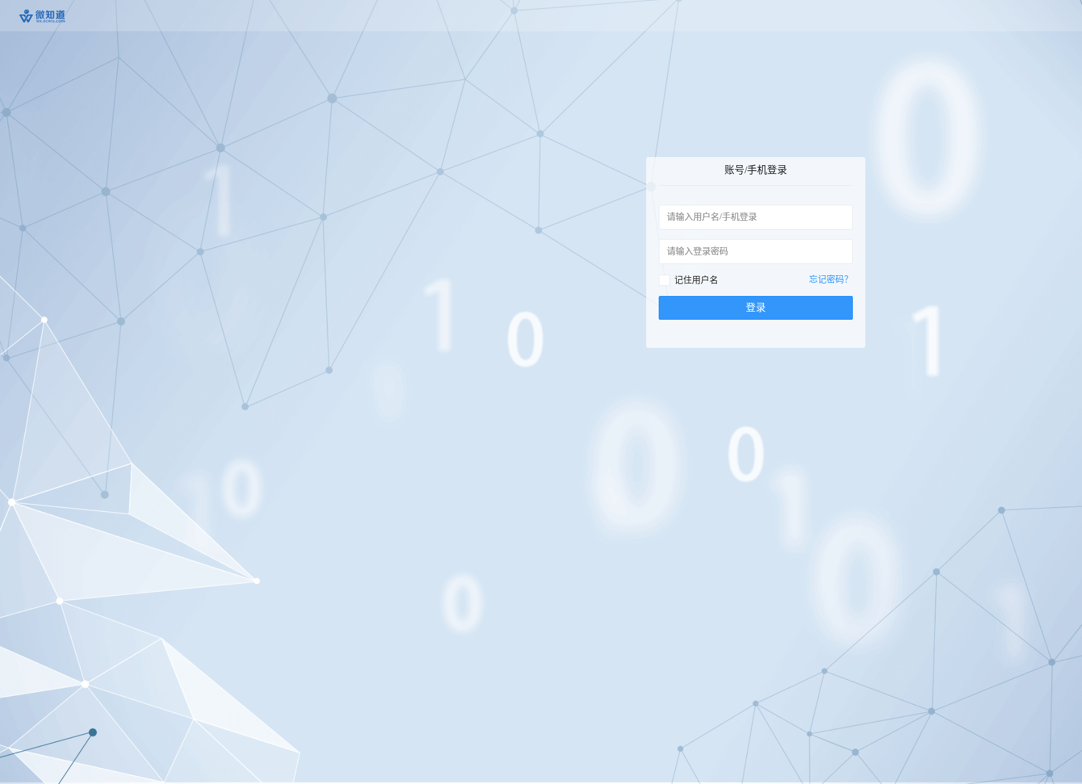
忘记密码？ (831, 278)
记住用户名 (696, 280)
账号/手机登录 (755, 170)
